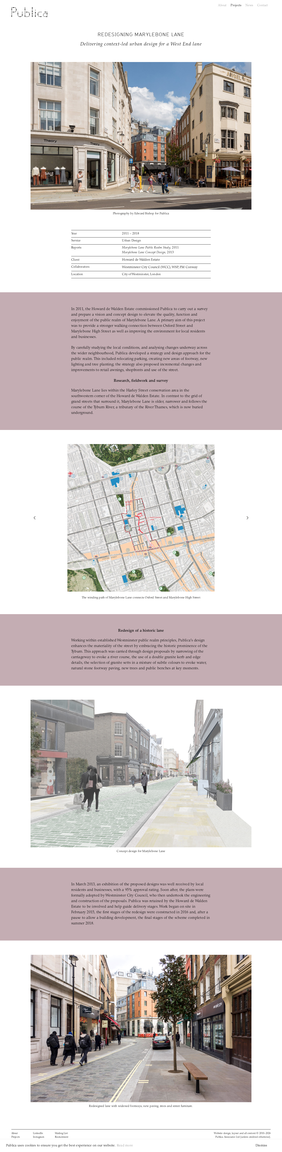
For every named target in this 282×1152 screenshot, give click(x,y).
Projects (15, 1137)
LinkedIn (38, 1133)
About (14, 1133)
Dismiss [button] (261, 1145)
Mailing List (61, 1133)
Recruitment (62, 1137)
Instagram (38, 1137)
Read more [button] (125, 1145)
